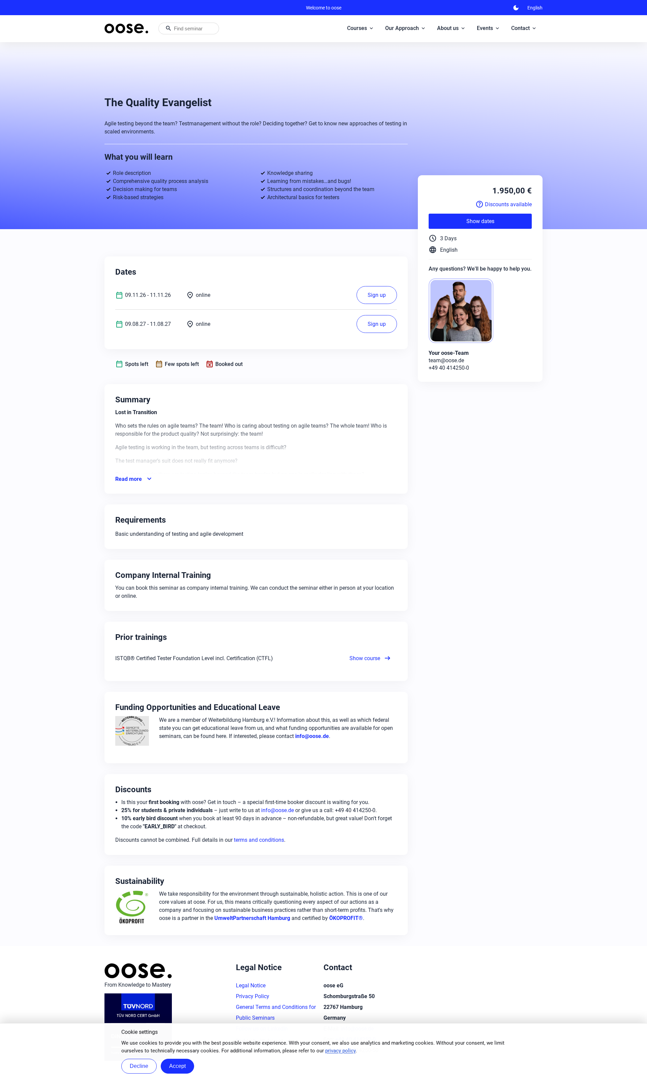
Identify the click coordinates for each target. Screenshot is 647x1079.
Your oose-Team (449, 353)
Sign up (377, 295)
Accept (177, 1066)
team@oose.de (446, 360)
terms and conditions (259, 840)
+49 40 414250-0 (449, 368)
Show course (370, 658)
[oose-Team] (464, 311)
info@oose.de (277, 810)
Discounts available (503, 204)
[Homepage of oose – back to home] (126, 28)
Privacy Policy (252, 996)
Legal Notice (251, 985)
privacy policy (340, 1051)
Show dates (480, 221)
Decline (139, 1066)
